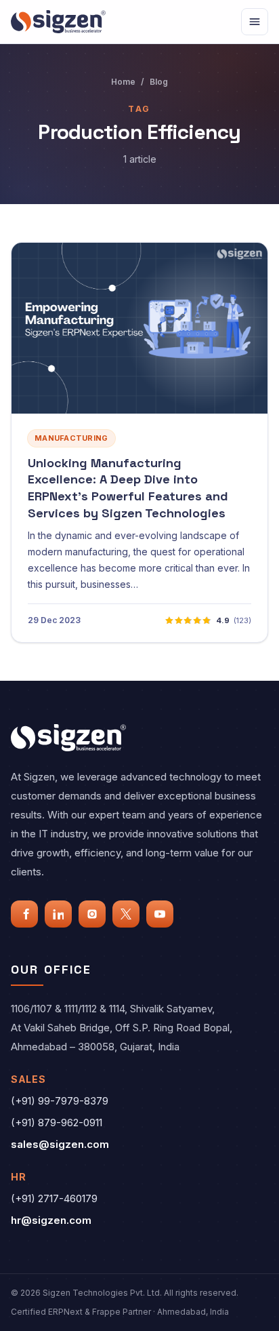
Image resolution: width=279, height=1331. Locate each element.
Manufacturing (71, 438)
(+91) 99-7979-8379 (59, 1100)
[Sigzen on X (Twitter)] (126, 914)
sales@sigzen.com (60, 1144)
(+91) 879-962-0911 (56, 1122)
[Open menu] (254, 21)
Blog (159, 82)
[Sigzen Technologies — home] (58, 21)
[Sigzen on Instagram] (92, 914)
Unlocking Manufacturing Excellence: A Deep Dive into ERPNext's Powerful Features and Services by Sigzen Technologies (128, 488)
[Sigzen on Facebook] (24, 914)
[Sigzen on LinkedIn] (58, 914)
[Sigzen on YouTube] (159, 914)
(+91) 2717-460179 (54, 1198)
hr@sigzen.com (51, 1220)
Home (123, 82)
